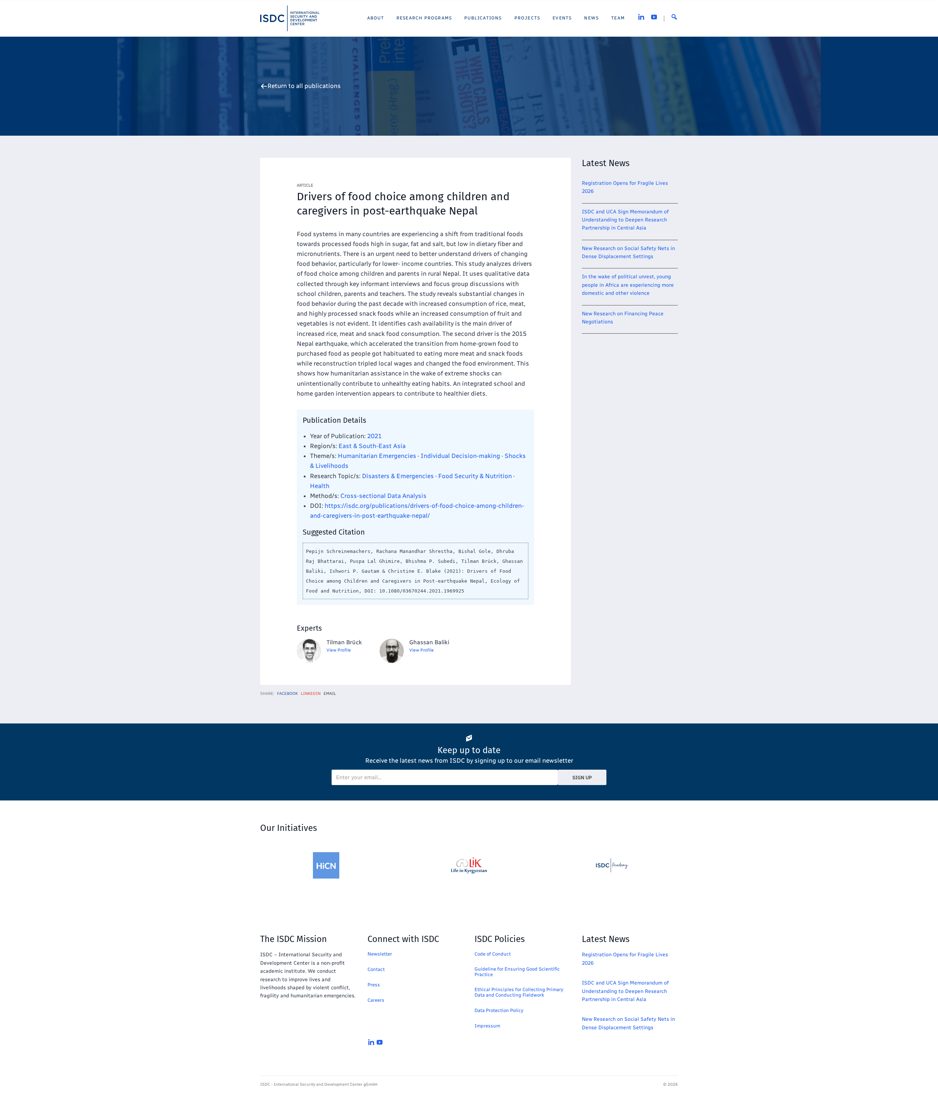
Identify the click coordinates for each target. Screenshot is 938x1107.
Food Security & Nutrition (475, 476)
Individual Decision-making (460, 455)
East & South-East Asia (372, 446)
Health (319, 486)
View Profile (338, 650)
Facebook (287, 693)
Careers (376, 1000)
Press (374, 984)
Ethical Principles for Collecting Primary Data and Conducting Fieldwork (518, 992)
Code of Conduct (492, 954)
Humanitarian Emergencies (377, 455)
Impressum (487, 1026)
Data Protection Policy (498, 1010)
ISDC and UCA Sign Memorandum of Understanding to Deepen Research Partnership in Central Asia (625, 220)
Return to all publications (304, 86)
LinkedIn (311, 693)
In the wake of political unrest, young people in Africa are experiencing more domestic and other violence (628, 285)
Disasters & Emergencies (398, 476)
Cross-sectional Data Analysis (383, 495)
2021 (374, 436)
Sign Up (582, 777)
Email (330, 693)
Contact (376, 969)
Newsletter (380, 954)
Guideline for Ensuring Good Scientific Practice (517, 971)
